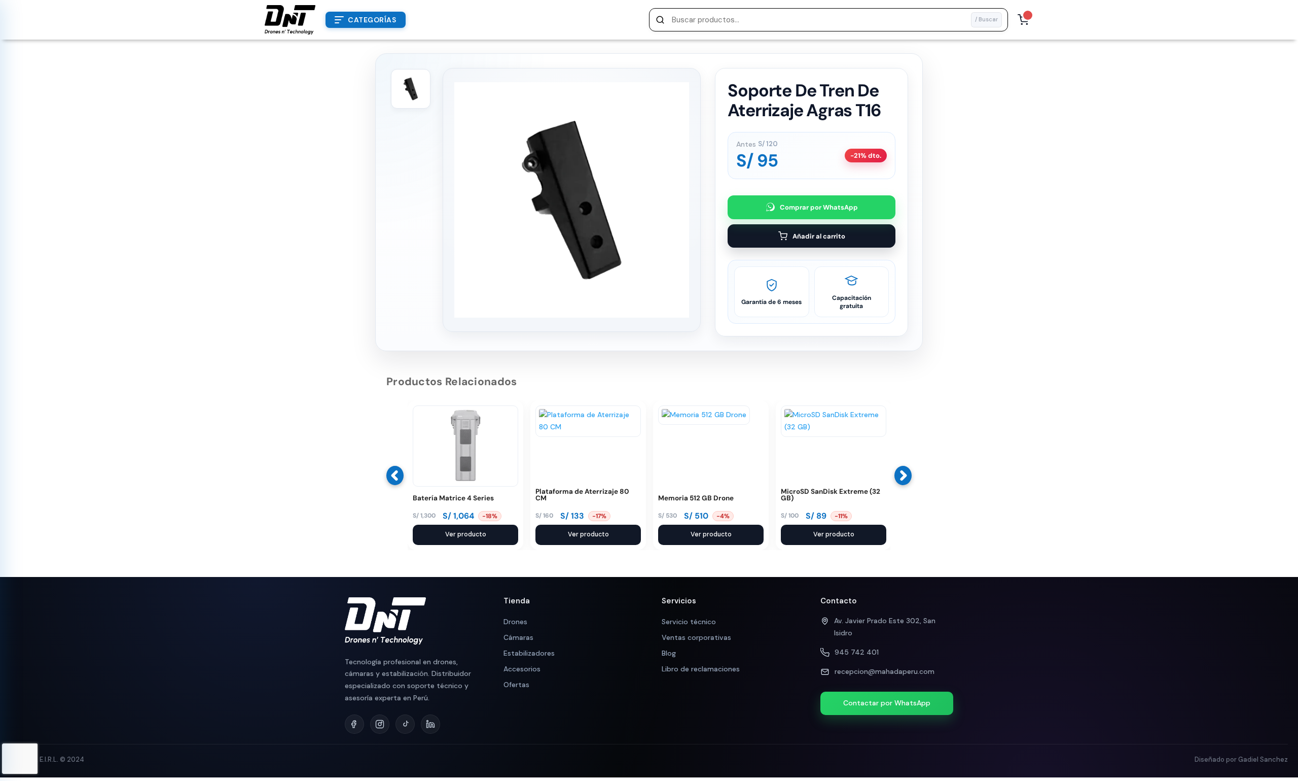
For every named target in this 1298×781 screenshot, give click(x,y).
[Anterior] (395, 475)
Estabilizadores (529, 653)
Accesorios (521, 668)
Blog (669, 653)
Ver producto (465, 534)
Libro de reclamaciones (701, 668)
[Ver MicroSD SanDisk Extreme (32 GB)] (833, 426)
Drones (515, 621)
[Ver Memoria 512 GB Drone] (704, 414)
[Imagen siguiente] (683, 212)
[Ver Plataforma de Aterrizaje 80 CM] (588, 426)
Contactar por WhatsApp (886, 702)
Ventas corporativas (696, 637)
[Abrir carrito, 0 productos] (1023, 20)
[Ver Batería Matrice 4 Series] (465, 484)
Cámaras (518, 637)
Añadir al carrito (818, 236)
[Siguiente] (903, 475)
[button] (828, 19)
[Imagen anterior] (683, 187)
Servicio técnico (689, 621)
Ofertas (516, 684)
